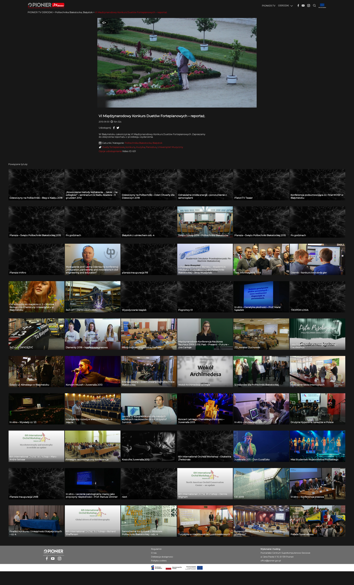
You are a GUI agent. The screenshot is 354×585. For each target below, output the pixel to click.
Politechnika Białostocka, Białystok (143, 143)
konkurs (130, 147)
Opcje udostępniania (110, 151)
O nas (154, 553)
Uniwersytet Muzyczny (170, 147)
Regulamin (156, 549)
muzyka (140, 147)
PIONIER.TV (268, 5)
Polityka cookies (158, 560)
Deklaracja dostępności (162, 557)
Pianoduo (151, 147)
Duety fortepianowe (113, 147)
